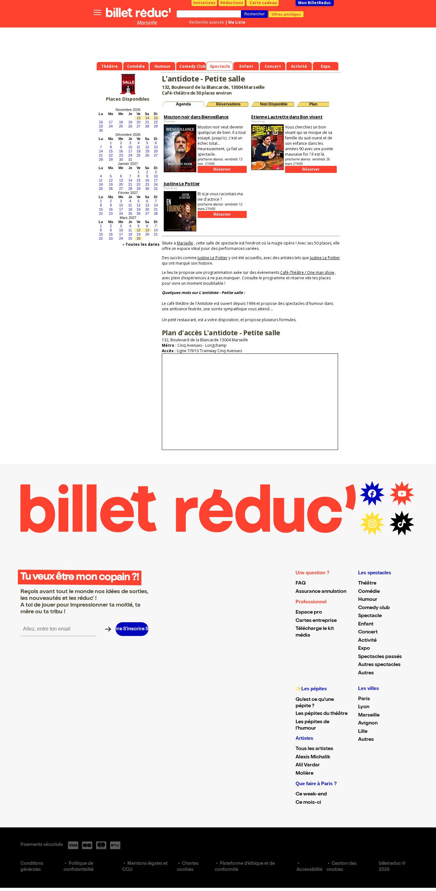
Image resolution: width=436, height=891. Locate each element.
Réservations (228, 104)
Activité (367, 640)
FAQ (301, 583)
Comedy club (374, 608)
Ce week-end (311, 794)
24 (111, 126)
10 (130, 147)
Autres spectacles (379, 665)
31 (130, 159)
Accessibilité (309, 870)
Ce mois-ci (308, 802)
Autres (366, 673)
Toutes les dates (142, 244)
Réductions (231, 2)
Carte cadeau (263, 2)
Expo (364, 648)
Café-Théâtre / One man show (307, 272)
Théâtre (367, 583)
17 (111, 122)
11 (138, 147)
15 (156, 118)
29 (156, 126)
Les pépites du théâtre (322, 714)
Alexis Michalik (313, 757)
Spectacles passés (380, 657)
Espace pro (309, 612)
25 (121, 126)
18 (121, 122)
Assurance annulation (321, 591)
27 (138, 126)
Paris (364, 699)
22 (156, 122)
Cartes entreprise (316, 621)
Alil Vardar (308, 765)
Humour (367, 599)
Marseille (147, 22)
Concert (368, 632)
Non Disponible (274, 104)
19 (130, 122)
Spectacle (370, 616)
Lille (362, 731)
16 (101, 122)
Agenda (183, 104)
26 (130, 126)
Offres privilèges (286, 14)
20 (138, 122)
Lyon (363, 707)
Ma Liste (236, 22)
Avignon (368, 723)
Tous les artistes (314, 749)
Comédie (369, 591)
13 (138, 118)
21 (147, 122)
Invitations (204, 2)
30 (101, 130)
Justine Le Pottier (213, 257)
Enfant (365, 624)
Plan (313, 104)
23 (101, 126)
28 (147, 126)
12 (147, 147)
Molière (304, 773)
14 (147, 118)
